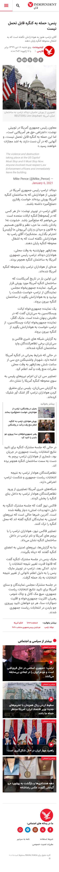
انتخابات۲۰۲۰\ (32, 622)
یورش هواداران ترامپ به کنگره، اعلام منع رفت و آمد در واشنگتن (22, 423)
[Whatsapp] (35, 59)
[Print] (19, 59)
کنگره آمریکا (18, 622)
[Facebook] (40, 59)
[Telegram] (27, 830)
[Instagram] (35, 830)
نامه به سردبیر (23, 839)
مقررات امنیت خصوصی (42, 844)
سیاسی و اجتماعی (29, 641)
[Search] (18, 5)
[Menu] (6, 5)
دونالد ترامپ (49, 627)
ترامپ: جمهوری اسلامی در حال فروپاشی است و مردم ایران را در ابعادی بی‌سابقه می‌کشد (30, 672)
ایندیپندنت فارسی (37, 49)
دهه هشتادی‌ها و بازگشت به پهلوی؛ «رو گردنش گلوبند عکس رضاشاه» (31, 785)
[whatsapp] (20, 830)
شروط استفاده (46, 839)
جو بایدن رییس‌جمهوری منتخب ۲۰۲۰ (26, 627)
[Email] (24, 59)
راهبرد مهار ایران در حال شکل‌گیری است (31, 751)
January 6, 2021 (42, 183)
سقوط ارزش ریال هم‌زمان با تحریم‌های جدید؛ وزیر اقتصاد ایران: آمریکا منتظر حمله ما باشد (31, 709)
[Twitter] (30, 59)
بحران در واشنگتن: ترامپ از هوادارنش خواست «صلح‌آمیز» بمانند (21, 410)
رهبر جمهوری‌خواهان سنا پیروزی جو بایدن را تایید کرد (21, 436)
